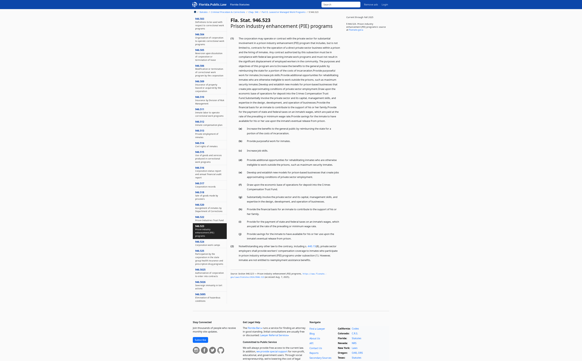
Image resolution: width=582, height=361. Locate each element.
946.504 (209, 39)
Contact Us (315, 348)
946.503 (209, 23)
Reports (314, 353)
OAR (354, 352)
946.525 (209, 257)
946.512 (208, 123)
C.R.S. (355, 333)
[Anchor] (327, 120)
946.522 (209, 218)
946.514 (206, 144)
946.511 (209, 112)
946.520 (208, 208)
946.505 (208, 54)
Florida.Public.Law (212, 4)
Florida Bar (254, 328)
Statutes (203, 12)
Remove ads (371, 4)
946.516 (208, 172)
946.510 (209, 100)
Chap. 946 (253, 12)
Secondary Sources (320, 357)
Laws (355, 348)
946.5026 (208, 285)
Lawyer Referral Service (273, 335)
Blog (312, 333)
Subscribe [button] (200, 340)
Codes (355, 328)
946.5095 (207, 297)
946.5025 (209, 273)
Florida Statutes (239, 4)
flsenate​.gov (355, 29)
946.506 (209, 70)
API (311, 343)
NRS (354, 343)
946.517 (205, 185)
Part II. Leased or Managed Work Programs (283, 12)
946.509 (208, 86)
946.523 (204, 230)
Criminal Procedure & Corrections (228, 12)
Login (385, 4)
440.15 (312, 246)
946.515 (208, 156)
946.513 (206, 134)
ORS (360, 352)
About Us (314, 338)
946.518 (206, 195)
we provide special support (272, 351)
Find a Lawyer (317, 328)
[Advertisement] (366, 83)
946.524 (207, 243)
